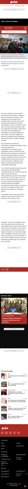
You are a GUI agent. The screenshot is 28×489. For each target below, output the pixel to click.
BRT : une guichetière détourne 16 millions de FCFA (16, 384)
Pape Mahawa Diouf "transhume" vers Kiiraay (17, 376)
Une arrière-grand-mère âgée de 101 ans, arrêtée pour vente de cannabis (17, 401)
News (5, 5)
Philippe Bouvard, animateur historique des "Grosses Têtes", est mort (16, 393)
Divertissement (12, 390)
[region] (14, 326)
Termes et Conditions (19, 458)
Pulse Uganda (19, 471)
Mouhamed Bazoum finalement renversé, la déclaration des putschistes (12, 320)
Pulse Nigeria (4, 471)
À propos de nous (5, 459)
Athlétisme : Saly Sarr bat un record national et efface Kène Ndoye (17, 409)
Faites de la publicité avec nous (4, 463)
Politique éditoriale (21, 454)
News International (10, 5)
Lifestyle (18, 443)
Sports (9, 406)
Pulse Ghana (4, 474)
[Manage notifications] (25, 486)
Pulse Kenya (4, 476)
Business (3, 446)
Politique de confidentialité (4, 455)
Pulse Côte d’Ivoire (19, 474)
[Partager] (25, 28)
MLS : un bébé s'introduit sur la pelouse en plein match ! (15, 417)
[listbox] (14, 326)
